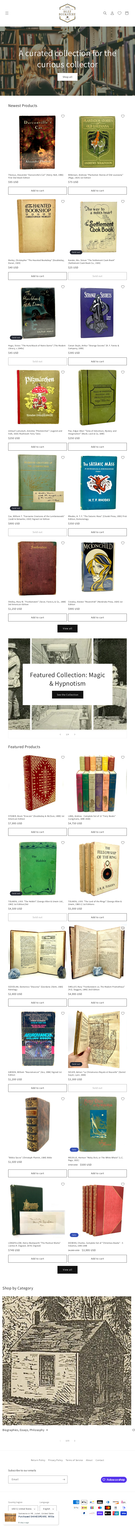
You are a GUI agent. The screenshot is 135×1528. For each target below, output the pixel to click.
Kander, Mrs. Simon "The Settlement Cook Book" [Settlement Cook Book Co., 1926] (91, 261)
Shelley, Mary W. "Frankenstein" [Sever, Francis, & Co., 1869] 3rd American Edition (37, 603)
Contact (100, 1460)
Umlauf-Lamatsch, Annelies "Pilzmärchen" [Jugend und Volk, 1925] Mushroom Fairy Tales (35, 432)
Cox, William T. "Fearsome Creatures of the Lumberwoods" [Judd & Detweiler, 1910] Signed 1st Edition (36, 517)
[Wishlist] (119, 13)
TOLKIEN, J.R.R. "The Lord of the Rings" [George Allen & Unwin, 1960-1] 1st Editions (95, 903)
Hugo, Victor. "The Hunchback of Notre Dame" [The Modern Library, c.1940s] (37, 347)
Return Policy (38, 1460)
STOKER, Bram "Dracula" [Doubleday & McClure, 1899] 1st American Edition (36, 817)
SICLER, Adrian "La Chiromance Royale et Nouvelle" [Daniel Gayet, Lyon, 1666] (96, 1073)
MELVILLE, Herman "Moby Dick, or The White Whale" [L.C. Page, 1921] (95, 1159)
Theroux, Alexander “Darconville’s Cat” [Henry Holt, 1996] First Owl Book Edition (35, 176)
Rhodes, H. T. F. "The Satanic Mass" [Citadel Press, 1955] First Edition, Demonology (97, 517)
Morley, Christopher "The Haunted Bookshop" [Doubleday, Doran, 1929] (36, 261)
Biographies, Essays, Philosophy (23, 1430)
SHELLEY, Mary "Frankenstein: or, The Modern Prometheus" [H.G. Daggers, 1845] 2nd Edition (96, 988)
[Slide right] (74, 1440)
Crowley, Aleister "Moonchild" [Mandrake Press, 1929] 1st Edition (95, 603)
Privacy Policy (55, 1460)
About (89, 1460)
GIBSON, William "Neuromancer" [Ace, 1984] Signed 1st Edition (35, 1073)
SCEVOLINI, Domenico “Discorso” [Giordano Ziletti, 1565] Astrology (35, 988)
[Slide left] (60, 1440)
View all (67, 628)
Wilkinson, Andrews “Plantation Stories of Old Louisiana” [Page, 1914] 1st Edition (95, 176)
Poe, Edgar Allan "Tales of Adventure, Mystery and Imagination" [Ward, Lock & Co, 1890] (92, 432)
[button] (7, 13)
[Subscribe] (63, 1479)
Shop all (67, 76)
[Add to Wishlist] (63, 116)
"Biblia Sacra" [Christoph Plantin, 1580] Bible (30, 1157)
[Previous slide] (60, 734)
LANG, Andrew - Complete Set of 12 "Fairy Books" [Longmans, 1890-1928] (92, 817)
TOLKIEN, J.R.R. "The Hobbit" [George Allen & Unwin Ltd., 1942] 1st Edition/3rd (36, 903)
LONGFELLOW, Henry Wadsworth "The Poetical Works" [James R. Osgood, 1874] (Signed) (34, 1244)
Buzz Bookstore (21, 1520)
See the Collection (67, 694)
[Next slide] (74, 734)
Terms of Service (74, 1460)
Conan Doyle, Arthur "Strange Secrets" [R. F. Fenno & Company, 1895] (93, 347)
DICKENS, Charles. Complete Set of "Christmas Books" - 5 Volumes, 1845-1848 (95, 1244)
